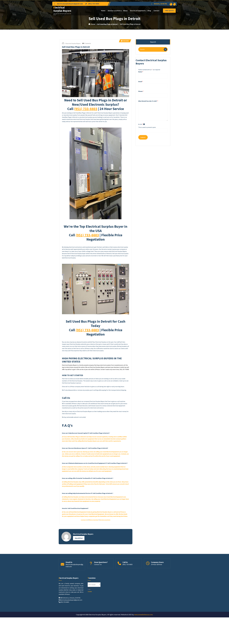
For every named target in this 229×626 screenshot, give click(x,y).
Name (140, 72)
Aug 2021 (125, 41)
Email (140, 81)
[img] (144, 124)
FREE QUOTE (169, 10)
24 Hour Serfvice (156, 564)
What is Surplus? (94, 520)
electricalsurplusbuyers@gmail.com (70, 4)
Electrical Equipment (137, 11)
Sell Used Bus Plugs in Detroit (107, 24)
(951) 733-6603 (93, 4)
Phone (140, 91)
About (125, 11)
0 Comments (87, 43)
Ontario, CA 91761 (160, 4)
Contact (156, 11)
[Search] (165, 49)
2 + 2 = (140, 124)
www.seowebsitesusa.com (143, 615)
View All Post (79, 538)
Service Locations (114, 11)
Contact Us (84, 520)
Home (103, 11)
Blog (149, 11)
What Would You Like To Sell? (148, 101)
